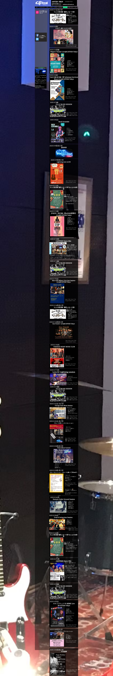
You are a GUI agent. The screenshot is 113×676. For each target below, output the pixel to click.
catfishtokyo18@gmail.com (68, 4)
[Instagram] (37, 12)
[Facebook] (37, 35)
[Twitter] (37, 39)
